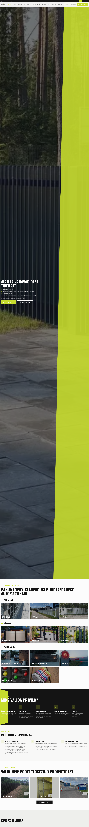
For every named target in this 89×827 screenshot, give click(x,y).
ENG (86, 1)
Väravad (20, 4)
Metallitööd (36, 4)
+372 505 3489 (5, 1)
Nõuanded (53, 4)
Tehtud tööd (45, 4)
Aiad (15, 4)
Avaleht (10, 4)
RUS (83, 1)
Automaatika (27, 4)
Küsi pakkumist (82, 4)
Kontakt (60, 4)
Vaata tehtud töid (25, 302)
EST (80, 1)
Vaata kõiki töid (43, 802)
